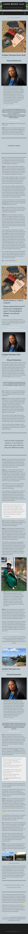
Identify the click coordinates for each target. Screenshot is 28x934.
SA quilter (20, 321)
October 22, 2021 (6, 57)
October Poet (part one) (11, 669)
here (11, 113)
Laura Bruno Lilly (14, 4)
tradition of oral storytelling (14, 483)
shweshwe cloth (5, 321)
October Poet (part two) (11, 354)
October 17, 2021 (6, 356)
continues (4, 383)
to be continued (6, 636)
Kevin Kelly (7, 516)
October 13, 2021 (6, 671)
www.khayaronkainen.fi (8, 103)
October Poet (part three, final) (13, 55)
